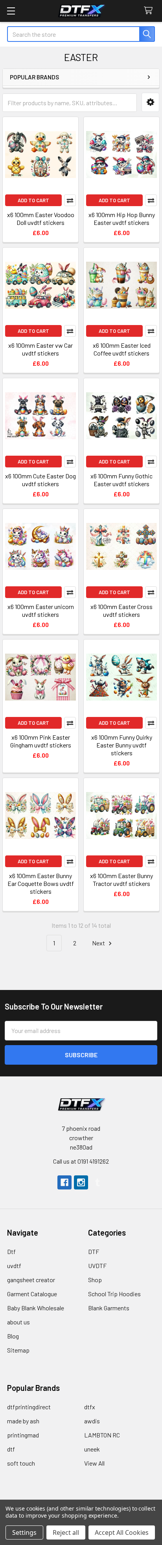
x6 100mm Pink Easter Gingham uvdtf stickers (40, 741)
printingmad (23, 1435)
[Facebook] (64, 1182)
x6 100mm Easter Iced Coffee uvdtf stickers (122, 349)
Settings (24, 1532)
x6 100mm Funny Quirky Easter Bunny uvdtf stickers (121, 744)
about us (18, 1322)
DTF (93, 1251)
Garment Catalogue (32, 1293)
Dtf (11, 1251)
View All (94, 1463)
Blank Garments (108, 1307)
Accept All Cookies (122, 1532)
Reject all (66, 1532)
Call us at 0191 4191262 (81, 1161)
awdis (92, 1421)
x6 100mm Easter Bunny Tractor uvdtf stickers (121, 879)
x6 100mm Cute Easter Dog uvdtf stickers (40, 479)
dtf (11, 1449)
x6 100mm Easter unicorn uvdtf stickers (40, 610)
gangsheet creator (31, 1279)
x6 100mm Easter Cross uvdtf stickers (121, 610)
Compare (70, 200)
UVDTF (97, 1265)
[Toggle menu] (11, 11)
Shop (95, 1279)
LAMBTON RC (102, 1435)
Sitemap (18, 1350)
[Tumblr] (97, 1182)
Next (99, 943)
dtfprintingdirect (29, 1406)
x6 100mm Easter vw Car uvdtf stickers (40, 349)
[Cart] (150, 11)
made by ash (23, 1421)
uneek (92, 1449)
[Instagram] (81, 1182)
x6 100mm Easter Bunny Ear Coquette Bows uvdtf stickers (40, 883)
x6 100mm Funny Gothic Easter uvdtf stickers (121, 479)
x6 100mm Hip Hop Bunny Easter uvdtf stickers (121, 218)
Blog (13, 1336)
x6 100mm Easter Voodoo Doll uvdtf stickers (40, 218)
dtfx (89, 1406)
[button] (150, 102)
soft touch (21, 1463)
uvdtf (14, 1265)
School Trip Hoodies (114, 1293)
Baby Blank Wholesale (35, 1307)
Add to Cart (33, 200)
